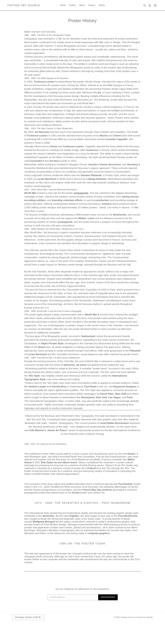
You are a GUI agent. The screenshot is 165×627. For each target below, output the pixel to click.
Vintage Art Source (23, 5)
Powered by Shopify (145, 617)
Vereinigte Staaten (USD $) (28, 617)
